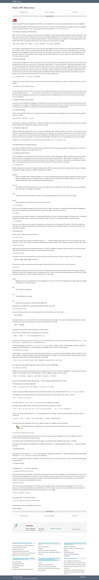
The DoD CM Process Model (19, 547)
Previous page (24, 12)
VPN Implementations (43, 546)
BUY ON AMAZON (76, 529)
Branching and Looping (18, 563)
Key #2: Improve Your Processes (72, 560)
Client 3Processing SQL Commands (47, 566)
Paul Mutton (58, 528)
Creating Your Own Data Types (46, 564)
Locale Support (42, 570)
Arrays (40, 562)
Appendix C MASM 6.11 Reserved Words (22, 569)
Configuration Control (17, 549)
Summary (40, 548)
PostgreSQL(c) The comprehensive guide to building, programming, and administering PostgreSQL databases (49, 559)
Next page (75, 12)
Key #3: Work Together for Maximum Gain (74, 562)
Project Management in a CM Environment (23, 545)
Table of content (49, 12)
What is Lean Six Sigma (70, 558)
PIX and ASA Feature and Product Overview (49, 552)
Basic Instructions (17, 561)
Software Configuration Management (22, 543)
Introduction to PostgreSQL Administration (49, 568)
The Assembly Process (18, 565)
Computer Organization (70, 546)
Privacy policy (83, 576)
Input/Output (15, 567)
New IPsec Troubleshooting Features (47, 550)
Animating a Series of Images (71, 554)
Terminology (67, 555)
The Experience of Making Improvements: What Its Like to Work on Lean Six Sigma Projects (74, 572)
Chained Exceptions (69, 552)
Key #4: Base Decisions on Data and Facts (75, 564)
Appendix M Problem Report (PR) (20, 551)
